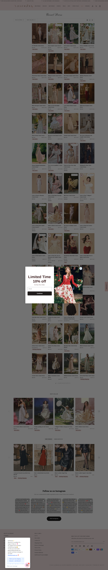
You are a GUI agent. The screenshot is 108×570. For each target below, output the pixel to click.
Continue (40, 293)
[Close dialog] (80, 268)
